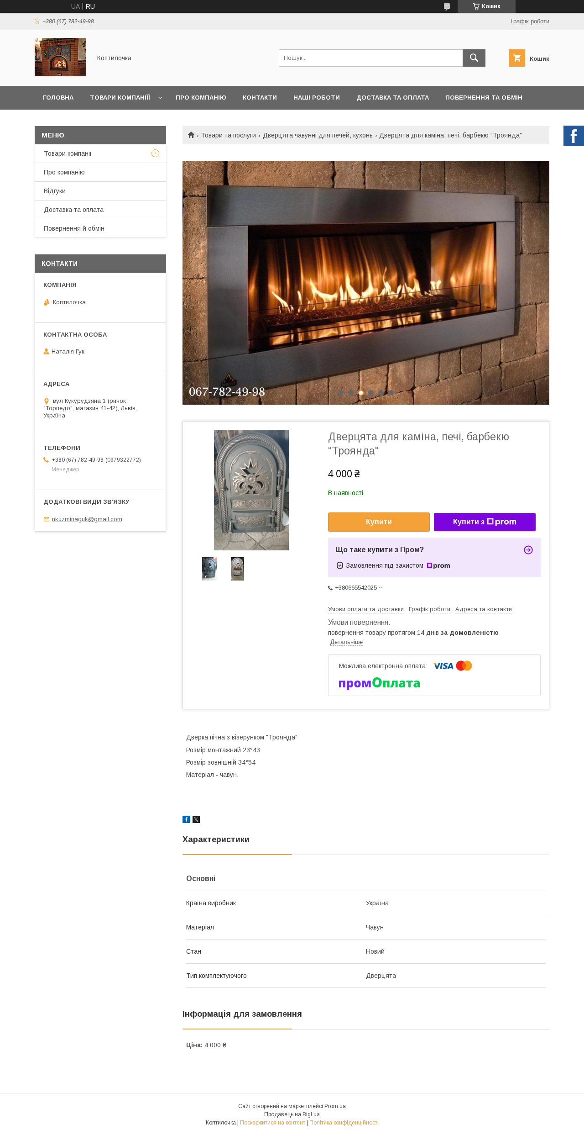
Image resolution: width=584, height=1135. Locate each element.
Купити (379, 522)
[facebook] (186, 820)
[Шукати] (474, 58)
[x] (196, 820)
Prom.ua (335, 1106)
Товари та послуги (228, 135)
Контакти (260, 97)
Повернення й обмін (74, 228)
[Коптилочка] (60, 74)
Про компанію (201, 97)
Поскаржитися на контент (272, 1122)
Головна (58, 97)
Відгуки (55, 191)
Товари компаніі (67, 153)
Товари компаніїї (120, 97)
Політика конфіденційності (344, 1122)
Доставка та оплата (392, 97)
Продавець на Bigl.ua (292, 1114)
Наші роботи (316, 97)
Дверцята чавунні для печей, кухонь (318, 135)
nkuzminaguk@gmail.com (87, 519)
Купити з (469, 522)
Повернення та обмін (483, 97)
